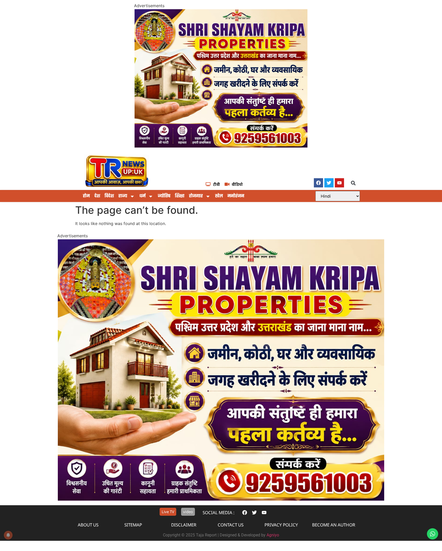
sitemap (133, 525)
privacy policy (281, 525)
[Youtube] (339, 182)
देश (97, 196)
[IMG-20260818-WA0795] (221, 146)
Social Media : (219, 512)
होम (86, 196)
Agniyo (273, 535)
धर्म (142, 196)
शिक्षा (179, 196)
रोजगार (196, 196)
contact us (231, 525)
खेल (219, 196)
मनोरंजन (235, 196)
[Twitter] (329, 182)
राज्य (122, 196)
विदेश (109, 196)
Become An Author (333, 525)
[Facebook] (318, 182)
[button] (353, 183)
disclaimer (183, 525)
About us (88, 525)
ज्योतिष (164, 196)
